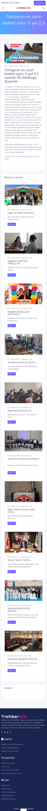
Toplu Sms (5, 766)
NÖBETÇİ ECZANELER (9, 751)
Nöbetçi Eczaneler (8, 763)
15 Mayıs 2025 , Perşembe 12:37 (21, 258)
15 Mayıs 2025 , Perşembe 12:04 (21, 506)
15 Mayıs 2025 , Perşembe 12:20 (21, 359)
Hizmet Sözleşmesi (8, 792)
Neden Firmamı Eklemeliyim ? (12, 744)
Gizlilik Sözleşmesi (8, 795)
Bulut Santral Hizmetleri (10, 770)
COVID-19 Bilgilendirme (10, 748)
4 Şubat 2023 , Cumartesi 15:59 (20, 605)
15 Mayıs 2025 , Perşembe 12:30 (21, 308)
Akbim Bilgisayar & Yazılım (11, 773)
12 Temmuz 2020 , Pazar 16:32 (17, 66)
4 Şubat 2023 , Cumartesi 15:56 (20, 656)
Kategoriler (39, 3)
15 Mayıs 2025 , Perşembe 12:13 (21, 456)
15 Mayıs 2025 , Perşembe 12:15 (21, 407)
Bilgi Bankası (6, 789)
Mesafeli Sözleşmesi (9, 799)
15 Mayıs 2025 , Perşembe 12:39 (21, 210)
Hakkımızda (5, 785)
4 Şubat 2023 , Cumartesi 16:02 (20, 557)
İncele (12, 224)
